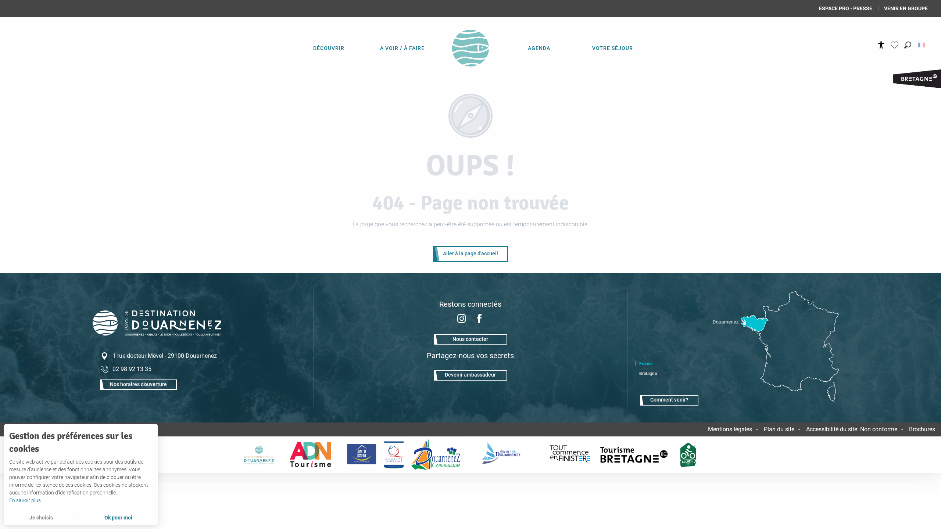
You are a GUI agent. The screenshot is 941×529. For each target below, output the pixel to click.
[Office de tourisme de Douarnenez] (157, 333)
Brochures (922, 429)
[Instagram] (462, 319)
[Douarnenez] (504, 454)
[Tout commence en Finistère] (570, 454)
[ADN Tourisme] (310, 454)
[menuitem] (328, 47)
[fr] (922, 45)
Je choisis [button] (41, 518)
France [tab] (645, 363)
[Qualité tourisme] (393, 454)
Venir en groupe (906, 8)
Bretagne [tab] (648, 373)
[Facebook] (479, 319)
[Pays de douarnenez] (258, 454)
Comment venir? (669, 400)
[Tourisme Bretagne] (635, 454)
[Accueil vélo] (688, 454)
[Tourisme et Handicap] (361, 454)
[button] (907, 45)
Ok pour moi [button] (118, 518)
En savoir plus (25, 500)
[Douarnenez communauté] (436, 454)
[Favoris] (895, 45)
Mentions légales (730, 429)
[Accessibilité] (881, 45)
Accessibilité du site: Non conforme (851, 429)
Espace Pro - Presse (845, 8)
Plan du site (779, 429)
